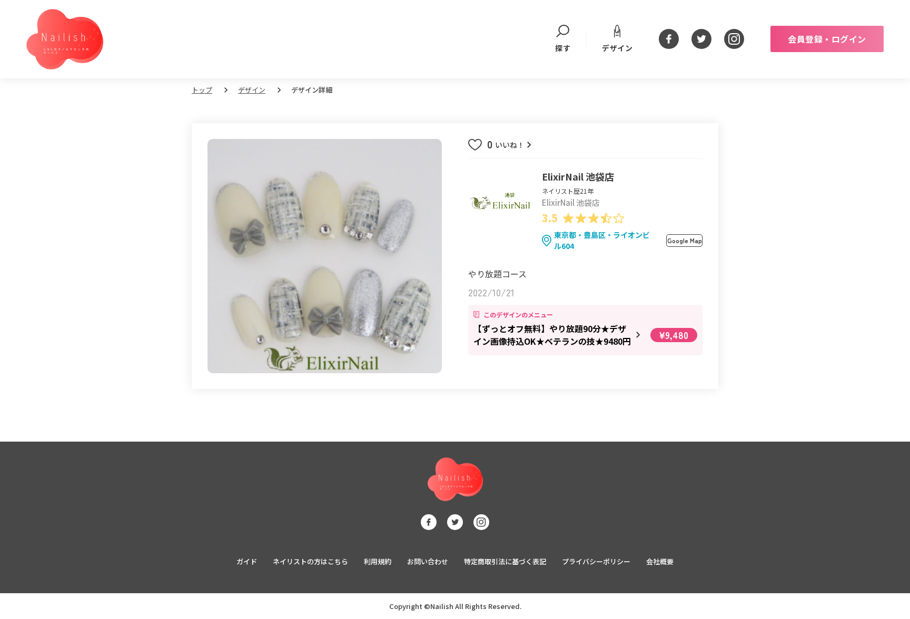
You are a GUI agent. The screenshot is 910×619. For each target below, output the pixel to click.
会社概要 (660, 561)
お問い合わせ (427, 561)
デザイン (617, 48)
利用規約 (377, 561)
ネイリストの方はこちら (310, 561)
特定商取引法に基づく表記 (505, 561)
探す (562, 48)
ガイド (246, 561)
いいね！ (506, 145)
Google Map (684, 240)
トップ (202, 90)
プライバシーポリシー (596, 561)
